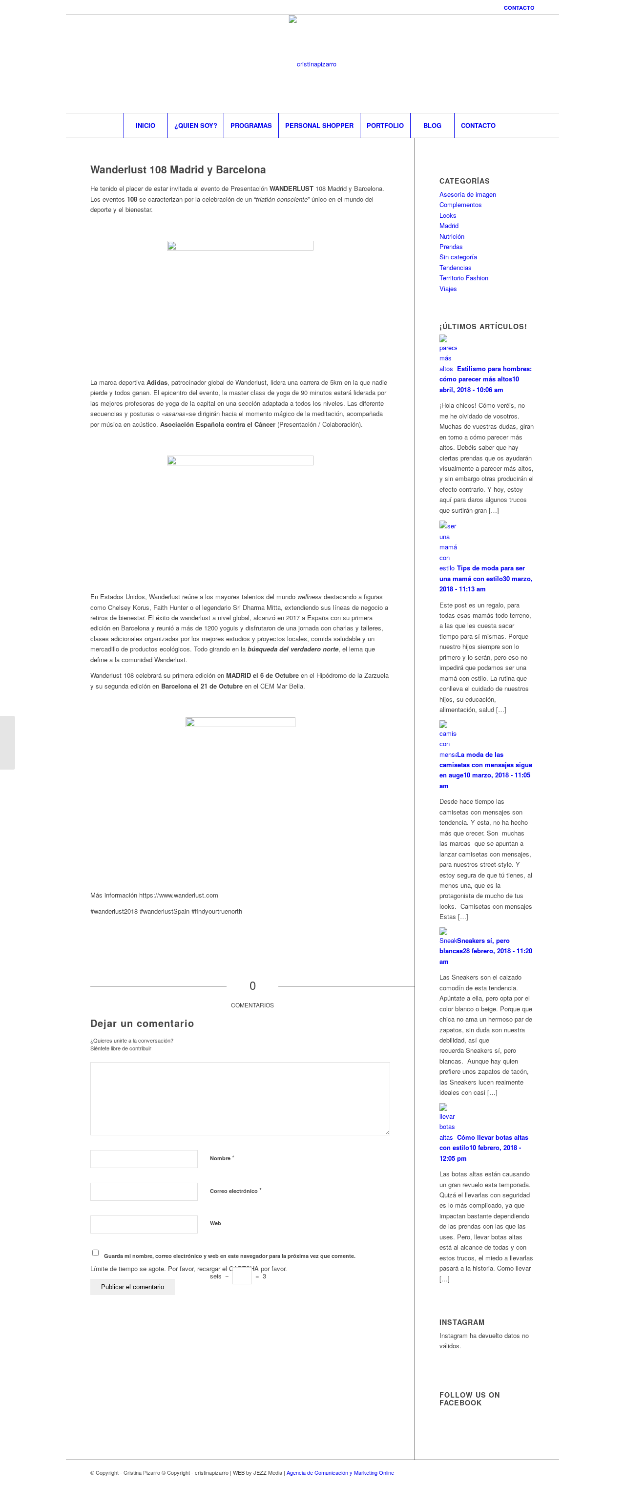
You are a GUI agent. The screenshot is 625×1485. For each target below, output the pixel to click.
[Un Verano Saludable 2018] (7, 743)
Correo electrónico (236, 1190)
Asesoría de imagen (467, 194)
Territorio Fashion (463, 277)
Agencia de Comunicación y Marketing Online (340, 1472)
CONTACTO (519, 7)
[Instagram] (483, 64)
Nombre (222, 1157)
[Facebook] (498, 64)
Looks (448, 215)
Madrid (448, 225)
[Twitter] (527, 64)
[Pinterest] (512, 64)
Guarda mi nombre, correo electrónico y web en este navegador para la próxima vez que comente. (229, 1255)
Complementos (460, 204)
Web (215, 1223)
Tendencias (455, 267)
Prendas (451, 246)
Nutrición (451, 236)
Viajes (448, 288)
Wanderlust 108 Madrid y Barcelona (178, 169)
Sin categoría (458, 256)
